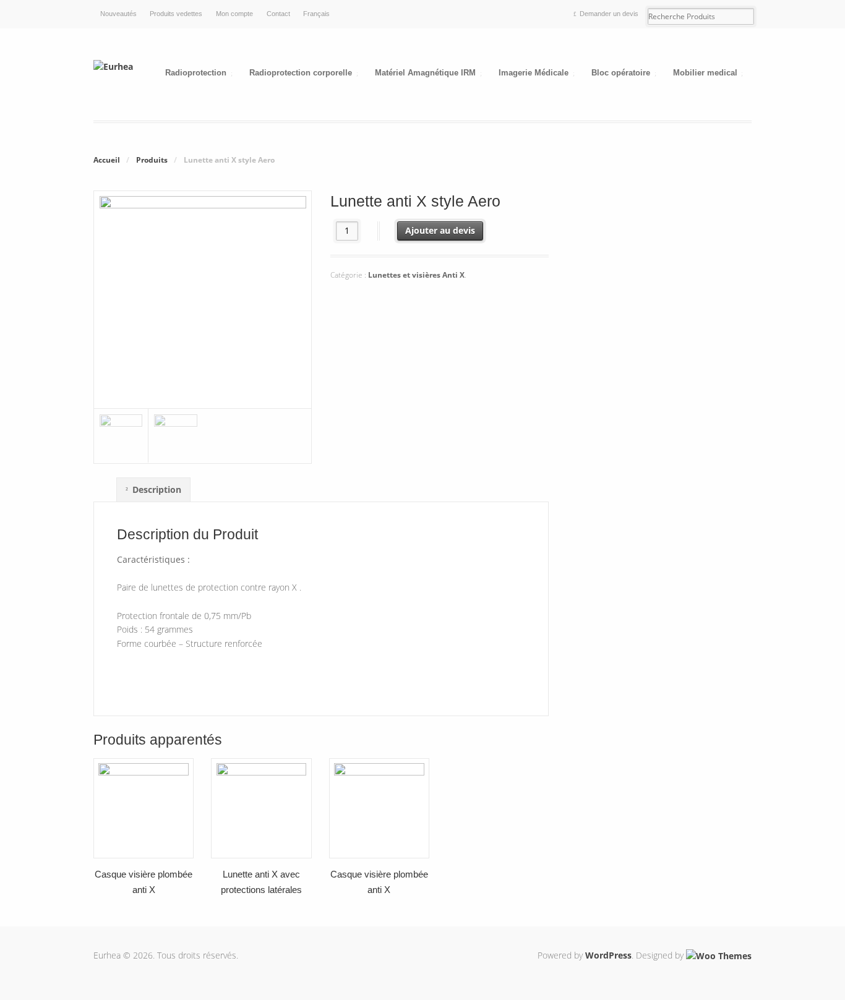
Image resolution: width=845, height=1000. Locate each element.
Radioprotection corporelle (300, 73)
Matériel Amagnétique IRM (425, 73)
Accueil (106, 160)
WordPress (608, 955)
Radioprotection (195, 73)
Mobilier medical (705, 73)
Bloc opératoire (620, 73)
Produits (152, 160)
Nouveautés (118, 13)
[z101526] (121, 436)
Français (316, 13)
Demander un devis (609, 13)
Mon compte (234, 13)
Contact (278, 13)
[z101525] (202, 401)
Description (156, 489)
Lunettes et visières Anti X (416, 275)
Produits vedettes (176, 13)
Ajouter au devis (440, 230)
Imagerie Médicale (533, 73)
